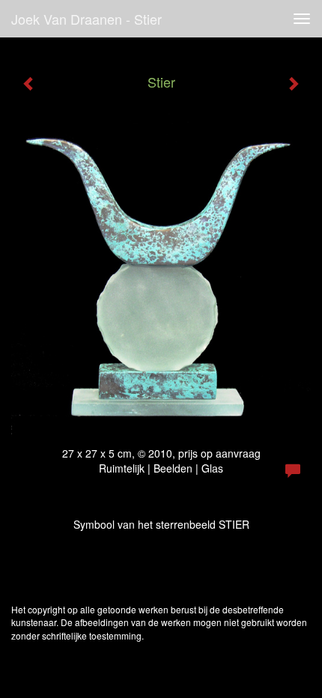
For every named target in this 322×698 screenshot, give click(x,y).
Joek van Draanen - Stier (86, 18)
